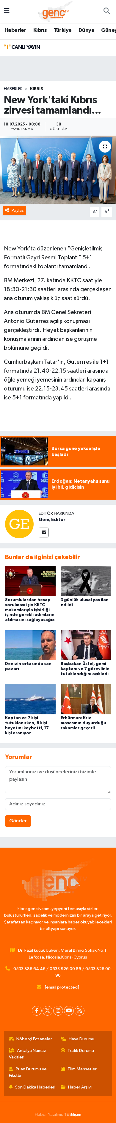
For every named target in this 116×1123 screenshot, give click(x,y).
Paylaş (18, 210)
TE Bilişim (72, 1114)
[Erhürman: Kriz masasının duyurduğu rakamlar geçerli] (86, 699)
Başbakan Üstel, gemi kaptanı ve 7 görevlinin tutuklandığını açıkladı (85, 669)
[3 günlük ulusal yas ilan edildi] (86, 581)
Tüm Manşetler (82, 1069)
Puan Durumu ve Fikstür (28, 1072)
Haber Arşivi (80, 1087)
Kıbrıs (40, 30)
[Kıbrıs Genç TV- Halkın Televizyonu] (55, 11)
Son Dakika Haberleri (35, 1087)
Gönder (18, 821)
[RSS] (79, 1011)
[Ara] (106, 11)
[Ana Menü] (7, 11)
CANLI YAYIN (25, 47)
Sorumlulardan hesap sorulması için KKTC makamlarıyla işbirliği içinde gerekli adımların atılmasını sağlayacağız (30, 610)
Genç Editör (52, 519)
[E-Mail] (43, 532)
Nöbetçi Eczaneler (34, 1039)
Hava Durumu (81, 1039)
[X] (47, 1011)
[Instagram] (58, 1011)
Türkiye (63, 30)
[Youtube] (69, 1011)
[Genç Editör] (19, 523)
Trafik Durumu (81, 1050)
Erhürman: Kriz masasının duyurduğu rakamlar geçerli (83, 723)
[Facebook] (37, 1011)
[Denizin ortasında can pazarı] (30, 644)
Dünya (86, 30)
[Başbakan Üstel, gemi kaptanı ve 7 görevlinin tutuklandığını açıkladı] (86, 644)
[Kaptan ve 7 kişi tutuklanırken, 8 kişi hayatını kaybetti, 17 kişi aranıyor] (30, 699)
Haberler (15, 30)
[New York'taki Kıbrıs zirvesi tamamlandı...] (58, 170)
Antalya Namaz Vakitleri (27, 1053)
